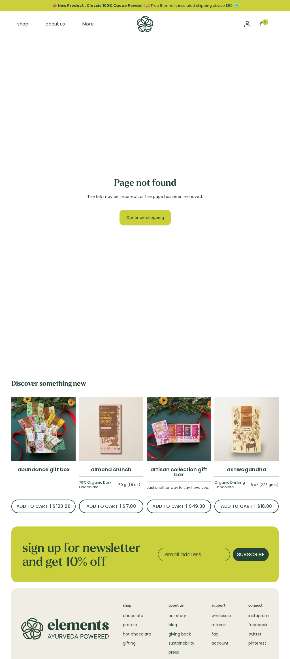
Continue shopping (145, 217)
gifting (129, 643)
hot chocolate (137, 634)
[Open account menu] (247, 24)
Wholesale (221, 616)
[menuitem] (87, 24)
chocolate (133, 616)
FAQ (215, 634)
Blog (173, 625)
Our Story (177, 616)
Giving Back (180, 634)
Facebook (257, 625)
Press (174, 652)
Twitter (254, 634)
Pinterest (257, 643)
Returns (219, 625)
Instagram (258, 616)
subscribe (251, 554)
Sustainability (181, 643)
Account (220, 643)
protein (130, 625)
